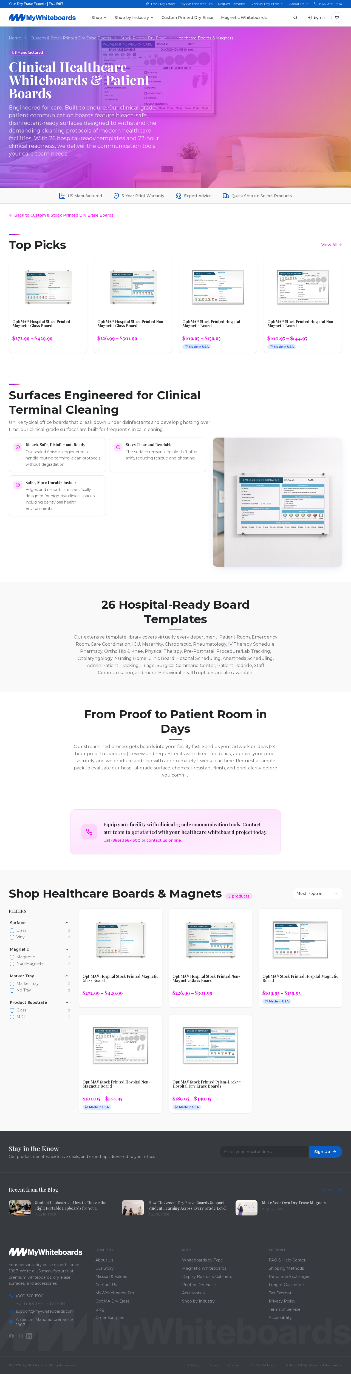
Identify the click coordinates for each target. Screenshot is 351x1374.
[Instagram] (20, 1336)
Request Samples (231, 4)
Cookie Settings (263, 1365)
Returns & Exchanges (289, 1276)
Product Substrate (28, 1002)
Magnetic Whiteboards (244, 17)
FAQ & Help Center (287, 1260)
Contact (234, 1365)
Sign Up (322, 1151)
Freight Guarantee (286, 1284)
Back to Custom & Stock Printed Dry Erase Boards (64, 215)
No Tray (23, 990)
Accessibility (280, 1317)
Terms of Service (285, 1309)
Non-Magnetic (30, 963)
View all (330, 1189)
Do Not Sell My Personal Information (313, 1365)
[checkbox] (12, 931)
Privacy (193, 1365)
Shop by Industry (132, 17)
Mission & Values (111, 1276)
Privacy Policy (282, 1301)
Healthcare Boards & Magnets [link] (204, 38)
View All (329, 244)
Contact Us (106, 1284)
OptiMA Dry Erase (264, 4)
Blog (99, 1309)
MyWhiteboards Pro (197, 4)
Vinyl (21, 937)
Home (15, 38)
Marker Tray (22, 975)
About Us (296, 4)
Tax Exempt (280, 1292)
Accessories (193, 1292)
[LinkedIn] (29, 1336)
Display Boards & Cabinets (207, 1276)
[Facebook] (11, 1336)
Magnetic (19, 949)
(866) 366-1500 (330, 4)
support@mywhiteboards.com (45, 1311)
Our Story (104, 1268)
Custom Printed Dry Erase (187, 17)
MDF (21, 1016)
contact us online (163, 840)
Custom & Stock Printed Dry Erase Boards (70, 38)
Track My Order (163, 4)
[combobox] (317, 893)
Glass (21, 930)
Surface (18, 922)
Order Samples (109, 1317)
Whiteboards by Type (202, 1260)
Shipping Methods (286, 1268)
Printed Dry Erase (199, 1284)
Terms (214, 1365)
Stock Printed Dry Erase (143, 38)
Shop (97, 17)
